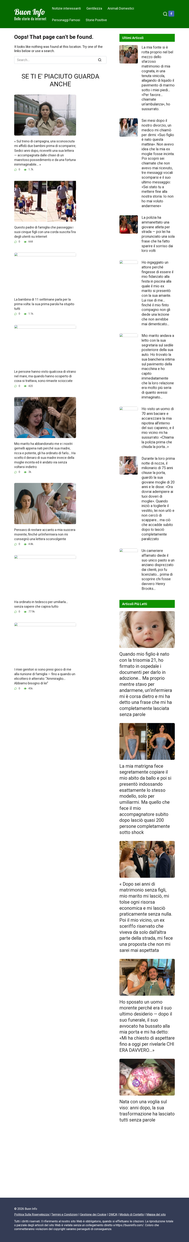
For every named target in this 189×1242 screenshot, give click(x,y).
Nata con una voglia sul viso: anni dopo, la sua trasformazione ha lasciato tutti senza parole (147, 1110)
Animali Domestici (121, 8)
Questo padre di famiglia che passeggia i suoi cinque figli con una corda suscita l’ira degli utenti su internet (45, 231)
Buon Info (29, 12)
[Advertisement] (147, 1162)
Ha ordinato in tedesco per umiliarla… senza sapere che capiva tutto (41, 604)
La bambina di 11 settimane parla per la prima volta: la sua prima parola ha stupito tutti (44, 304)
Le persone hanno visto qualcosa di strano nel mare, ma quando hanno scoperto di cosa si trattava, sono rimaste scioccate (45, 376)
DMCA (113, 1214)
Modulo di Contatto (131, 1214)
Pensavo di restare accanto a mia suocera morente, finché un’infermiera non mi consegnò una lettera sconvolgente (44, 534)
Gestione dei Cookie (93, 1214)
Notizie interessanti (66, 8)
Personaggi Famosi (66, 20)
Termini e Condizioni (64, 1214)
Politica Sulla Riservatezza (32, 1214)
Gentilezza (94, 8)
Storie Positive (96, 20)
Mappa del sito (156, 1214)
